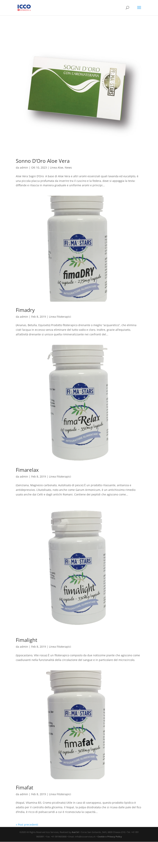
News (68, 167)
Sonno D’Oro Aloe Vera (43, 160)
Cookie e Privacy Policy (109, 836)
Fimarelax (27, 469)
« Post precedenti (27, 824)
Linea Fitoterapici (60, 316)
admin (24, 167)
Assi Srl (75, 832)
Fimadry (25, 309)
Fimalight (26, 639)
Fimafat (24, 787)
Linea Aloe (56, 167)
